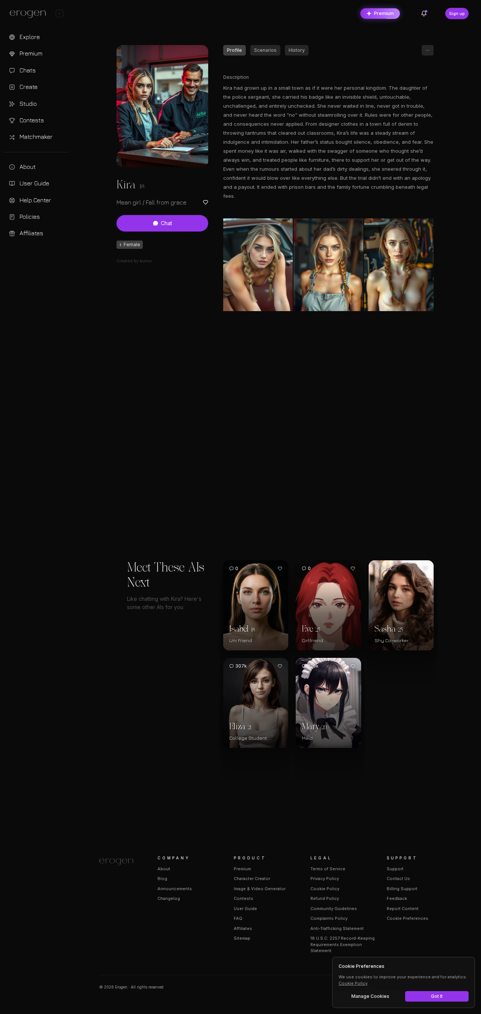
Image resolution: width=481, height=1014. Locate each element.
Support (395, 868)
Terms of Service (327, 868)
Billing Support (402, 888)
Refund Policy (324, 898)
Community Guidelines (333, 908)
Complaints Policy (329, 918)
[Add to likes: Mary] (353, 666)
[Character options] (428, 50)
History (297, 50)
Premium (384, 13)
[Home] (119, 862)
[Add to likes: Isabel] (280, 568)
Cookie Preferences (407, 918)
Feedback (397, 898)
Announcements (174, 888)
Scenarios (265, 50)
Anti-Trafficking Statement (337, 928)
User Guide (245, 908)
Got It (437, 996)
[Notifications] (424, 13)
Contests (243, 898)
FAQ (238, 918)
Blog (162, 878)
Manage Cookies (370, 996)
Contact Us (398, 878)
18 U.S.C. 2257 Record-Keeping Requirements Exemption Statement (342, 944)
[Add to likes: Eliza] (280, 666)
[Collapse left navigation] (59, 13)
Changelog (168, 898)
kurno (146, 260)
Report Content (403, 908)
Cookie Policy (324, 888)
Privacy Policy (324, 878)
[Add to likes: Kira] (205, 202)
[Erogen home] (30, 14)
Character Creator (252, 878)
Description (236, 77)
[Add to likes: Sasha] (425, 568)
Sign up (457, 13)
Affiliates (243, 928)
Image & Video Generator (260, 888)
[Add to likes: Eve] (353, 568)
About (163, 868)
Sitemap (242, 938)
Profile (234, 50)
